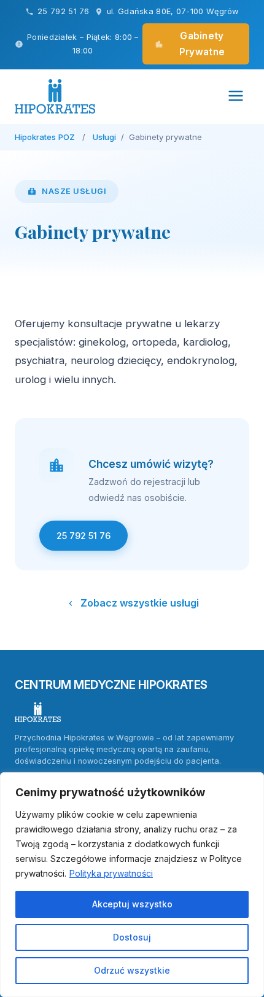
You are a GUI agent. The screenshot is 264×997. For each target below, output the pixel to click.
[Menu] (235, 96)
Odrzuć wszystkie (132, 970)
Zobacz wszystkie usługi (139, 603)
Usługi (104, 137)
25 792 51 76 (63, 11)
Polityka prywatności (111, 873)
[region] (132, 884)
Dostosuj (132, 937)
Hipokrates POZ (45, 137)
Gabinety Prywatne (202, 44)
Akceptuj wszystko (132, 904)
